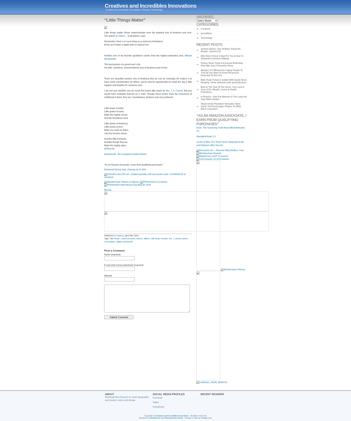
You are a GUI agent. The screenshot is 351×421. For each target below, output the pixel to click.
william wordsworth (124, 242)
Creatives (119, 235)
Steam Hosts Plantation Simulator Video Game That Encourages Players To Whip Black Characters (221, 106)
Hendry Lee (206, 418)
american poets (128, 238)
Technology (206, 38)
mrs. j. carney (175, 238)
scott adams (109, 242)
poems (185, 238)
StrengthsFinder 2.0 (206, 136)
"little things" (115, 238)
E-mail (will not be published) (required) (124, 265)
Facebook (158, 398)
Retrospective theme (174, 418)
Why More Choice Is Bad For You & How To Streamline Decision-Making (222, 57)
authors (139, 238)
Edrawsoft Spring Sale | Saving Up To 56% (125, 169)
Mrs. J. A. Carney (175, 90)
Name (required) (112, 254)
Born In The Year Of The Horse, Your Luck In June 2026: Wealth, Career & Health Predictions (222, 89)
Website (108, 275)
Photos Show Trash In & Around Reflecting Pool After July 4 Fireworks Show (222, 64)
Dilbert (122, 36)
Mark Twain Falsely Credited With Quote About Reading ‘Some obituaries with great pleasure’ (224, 81)
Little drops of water (159, 238)
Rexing (107, 190)
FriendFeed (158, 407)
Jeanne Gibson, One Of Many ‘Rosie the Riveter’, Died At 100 (221, 50)
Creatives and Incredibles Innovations (151, 6)
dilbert (146, 238)
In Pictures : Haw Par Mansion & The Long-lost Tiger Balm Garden (224, 98)
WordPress (155, 418)
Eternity (110, 148)
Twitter (156, 402)
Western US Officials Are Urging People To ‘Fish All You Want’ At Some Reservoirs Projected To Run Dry (222, 73)
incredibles (206, 33)
